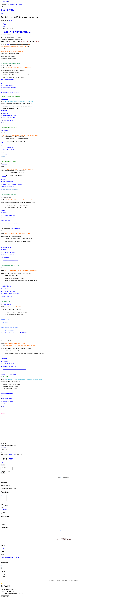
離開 (7, 596)
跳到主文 (3, 13)
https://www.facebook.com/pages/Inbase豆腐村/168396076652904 (15, 332)
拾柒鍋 (3, 156)
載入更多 (2, 464)
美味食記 (11, 458)
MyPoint (2, 548)
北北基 (10, 460)
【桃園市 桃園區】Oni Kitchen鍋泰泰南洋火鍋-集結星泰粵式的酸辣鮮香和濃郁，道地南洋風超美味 (23, 379)
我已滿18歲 (3, 596)
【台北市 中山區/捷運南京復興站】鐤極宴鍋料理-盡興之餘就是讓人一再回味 (19, 101)
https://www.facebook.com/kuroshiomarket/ (11, 223)
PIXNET (53, 580)
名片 (4, 26)
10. (1, 374)
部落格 (4, 24)
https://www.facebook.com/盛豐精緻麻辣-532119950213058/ (14, 369)
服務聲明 (76, 580)
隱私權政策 (71, 580)
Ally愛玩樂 (3, 447)
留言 (14, 454)
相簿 (4, 23)
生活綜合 (11, 20)
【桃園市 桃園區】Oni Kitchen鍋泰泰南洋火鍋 (10, 374)
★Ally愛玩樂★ (8, 10)
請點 (4, 122)
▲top (2, 462)
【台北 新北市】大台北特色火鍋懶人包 (17, 32)
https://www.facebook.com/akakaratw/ (10, 260)
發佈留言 (2, 472)
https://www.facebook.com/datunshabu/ (10, 189)
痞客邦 (10, 454)
